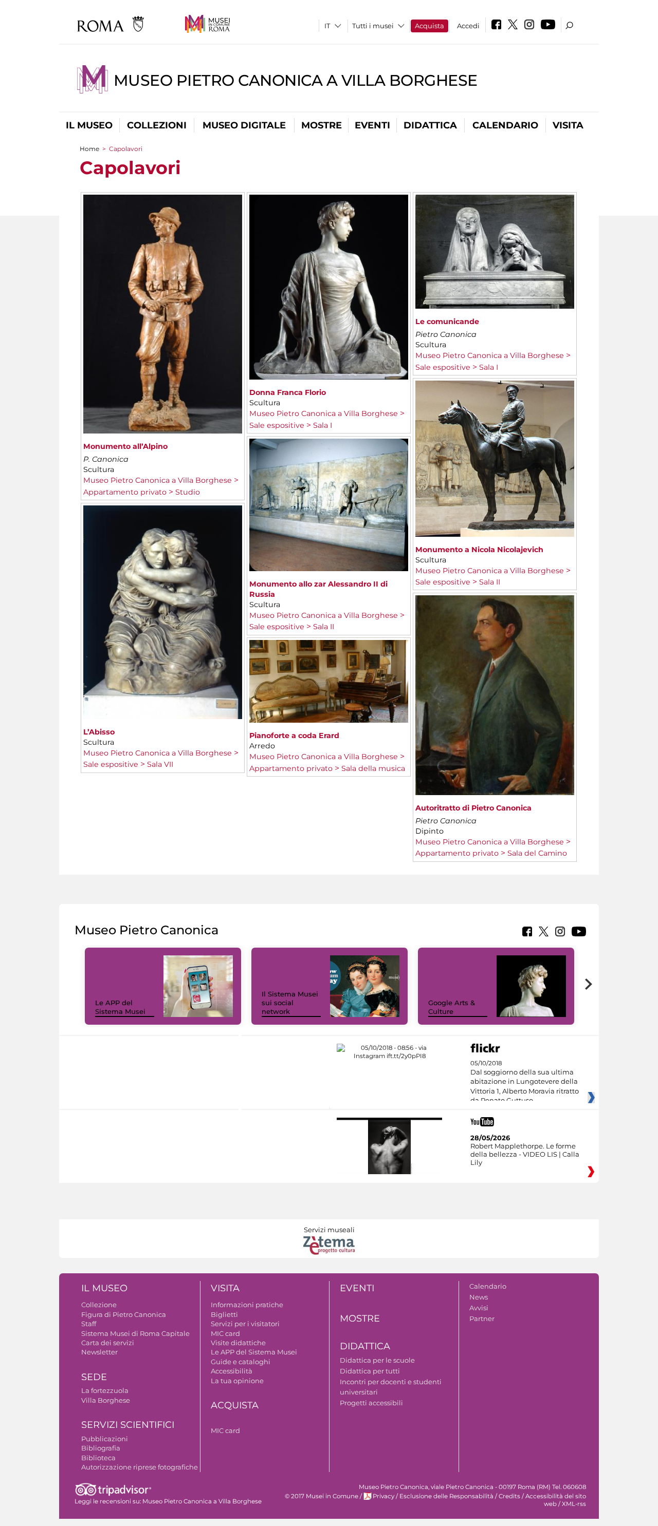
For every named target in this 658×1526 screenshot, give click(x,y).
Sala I (322, 425)
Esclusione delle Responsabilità (446, 1496)
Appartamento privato (125, 492)
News (478, 1297)
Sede (94, 1377)
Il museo (89, 125)
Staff (88, 1324)
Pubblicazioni (104, 1439)
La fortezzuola (105, 1390)
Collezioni (157, 125)
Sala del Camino (537, 853)
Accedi (468, 26)
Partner (482, 1318)
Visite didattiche (238, 1343)
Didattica (430, 125)
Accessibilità (231, 1371)
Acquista (429, 26)
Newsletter (99, 1352)
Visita (568, 125)
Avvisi (478, 1308)
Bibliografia (100, 1448)
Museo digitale (244, 125)
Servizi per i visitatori (245, 1324)
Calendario (505, 125)
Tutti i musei (373, 26)
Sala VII (160, 764)
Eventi (372, 125)
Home (89, 149)
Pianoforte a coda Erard (294, 735)
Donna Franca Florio (287, 392)
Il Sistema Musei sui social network (290, 1002)
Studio (187, 492)
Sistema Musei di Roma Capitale (135, 1333)
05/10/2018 (524, 1082)
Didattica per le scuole (377, 1360)
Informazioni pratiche (247, 1305)
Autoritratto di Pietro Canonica (473, 808)
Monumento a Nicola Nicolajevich (479, 549)
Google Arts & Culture (451, 1007)
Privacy (383, 1496)
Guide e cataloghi (240, 1362)
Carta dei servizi (107, 1343)
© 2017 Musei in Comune (321, 1496)
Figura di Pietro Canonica (123, 1314)
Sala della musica (373, 768)
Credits (509, 1496)
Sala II (489, 582)
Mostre (321, 125)
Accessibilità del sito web (555, 1500)
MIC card (225, 1333)
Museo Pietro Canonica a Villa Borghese (296, 80)
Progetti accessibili (371, 1403)
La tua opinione (237, 1381)
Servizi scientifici (127, 1424)
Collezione (99, 1305)
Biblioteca (98, 1458)
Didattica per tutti (370, 1371)
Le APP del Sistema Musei (120, 1007)
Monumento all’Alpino (125, 446)
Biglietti (224, 1314)
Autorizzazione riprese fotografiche (139, 1467)
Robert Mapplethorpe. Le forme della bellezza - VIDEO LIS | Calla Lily (524, 1154)
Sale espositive (276, 425)
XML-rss (574, 1504)
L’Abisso (99, 732)
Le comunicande (447, 321)
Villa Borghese (105, 1400)
